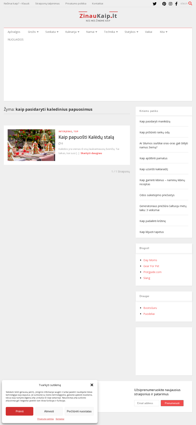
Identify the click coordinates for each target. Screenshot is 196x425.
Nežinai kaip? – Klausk (16, 3)
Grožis (32, 32)
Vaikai (148, 32)
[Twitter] (155, 3)
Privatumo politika (45, 419)
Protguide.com (152, 272)
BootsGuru (150, 308)
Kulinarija (71, 32)
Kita (162, 32)
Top (76, 131)
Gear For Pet (151, 266)
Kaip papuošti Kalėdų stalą (86, 137)
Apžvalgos (14, 32)
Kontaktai (60, 419)
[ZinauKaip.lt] (98, 20)
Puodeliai (149, 314)
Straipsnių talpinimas (47, 3)
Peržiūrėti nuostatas (79, 411)
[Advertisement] (98, 72)
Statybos (130, 32)
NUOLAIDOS (16, 39)
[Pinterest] (164, 3)
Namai (90, 32)
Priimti (20, 411)
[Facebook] (176, 3)
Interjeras (65, 131)
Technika (109, 32)
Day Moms (150, 260)
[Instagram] (170, 3)
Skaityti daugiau (91, 153)
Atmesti (49, 411)
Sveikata (50, 32)
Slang (146, 278)
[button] (92, 385)
